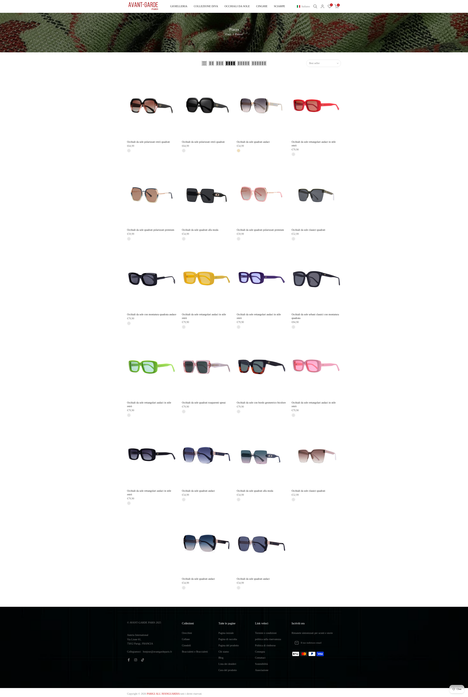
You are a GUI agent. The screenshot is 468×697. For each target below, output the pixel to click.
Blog (220, 657)
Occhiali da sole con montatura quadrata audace (151, 314)
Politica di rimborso (265, 645)
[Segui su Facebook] (128, 660)
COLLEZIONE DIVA (206, 6)
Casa (228, 34)
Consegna (260, 651)
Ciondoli (186, 645)
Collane (186, 639)
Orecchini (187, 633)
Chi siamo (223, 651)
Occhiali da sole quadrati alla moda (200, 230)
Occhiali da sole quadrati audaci (253, 142)
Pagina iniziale (226, 633)
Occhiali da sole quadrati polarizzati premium (150, 230)
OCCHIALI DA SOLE (237, 6)
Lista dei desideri (227, 664)
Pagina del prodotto (228, 645)
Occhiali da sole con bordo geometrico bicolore (261, 402)
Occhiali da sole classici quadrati (308, 230)
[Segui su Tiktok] (142, 660)
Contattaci (260, 657)
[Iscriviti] (334, 643)
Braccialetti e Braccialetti (195, 651)
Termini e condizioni (266, 633)
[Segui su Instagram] (135, 660)
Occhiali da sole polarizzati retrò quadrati (148, 142)
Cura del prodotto (227, 670)
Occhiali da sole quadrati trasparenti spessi (204, 402)
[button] (304, 6)
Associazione (261, 670)
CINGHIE (261, 6)
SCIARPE (279, 6)
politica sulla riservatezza (268, 639)
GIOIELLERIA (178, 6)
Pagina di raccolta (227, 639)
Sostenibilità (261, 664)
